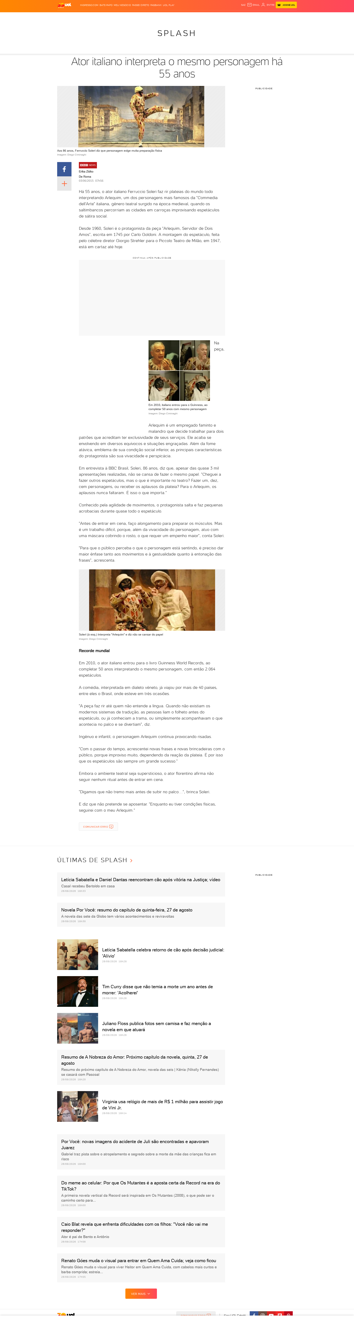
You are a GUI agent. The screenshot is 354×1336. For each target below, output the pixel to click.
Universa (193, 16)
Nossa (249, 16)
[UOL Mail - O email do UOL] (253, 5)
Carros (130, 16)
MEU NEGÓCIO (122, 5)
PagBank (156, 5)
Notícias (104, 16)
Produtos (65, 16)
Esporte (168, 16)
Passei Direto (140, 5)
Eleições (89, 16)
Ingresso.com (89, 5)
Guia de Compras (289, 16)
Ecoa (223, 16)
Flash (77, 16)
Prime (263, 16)
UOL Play (168, 5)
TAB (256, 16)
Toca (272, 16)
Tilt (216, 16)
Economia (143, 16)
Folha (156, 16)
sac (243, 4)
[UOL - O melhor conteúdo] (64, 5)
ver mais (138, 1293)
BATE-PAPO (106, 5)
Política (117, 16)
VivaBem (207, 16)
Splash (180, 16)
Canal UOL (235, 16)
